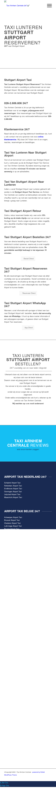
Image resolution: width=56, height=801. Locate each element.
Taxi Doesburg (9, 603)
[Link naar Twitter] (37, 778)
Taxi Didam (8, 597)
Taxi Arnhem (9, 586)
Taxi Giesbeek (9, 623)
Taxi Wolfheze (9, 658)
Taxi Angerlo (9, 583)
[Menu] (48, 5)
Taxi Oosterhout (10, 641)
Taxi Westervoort (11, 655)
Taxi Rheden (9, 646)
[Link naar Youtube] (42, 778)
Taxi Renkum (9, 643)
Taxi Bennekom (10, 589)
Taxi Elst (7, 621)
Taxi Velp (7, 649)
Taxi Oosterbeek (10, 632)
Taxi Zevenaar (9, 661)
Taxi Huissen (9, 626)
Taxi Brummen (10, 594)
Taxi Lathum (9, 629)
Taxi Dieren (8, 600)
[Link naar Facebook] (33, 778)
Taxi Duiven (8, 612)
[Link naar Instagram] (46, 778)
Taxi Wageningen (11, 652)
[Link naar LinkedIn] (50, 778)
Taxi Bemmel (9, 592)
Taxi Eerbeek (9, 618)
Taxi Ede (7, 615)
